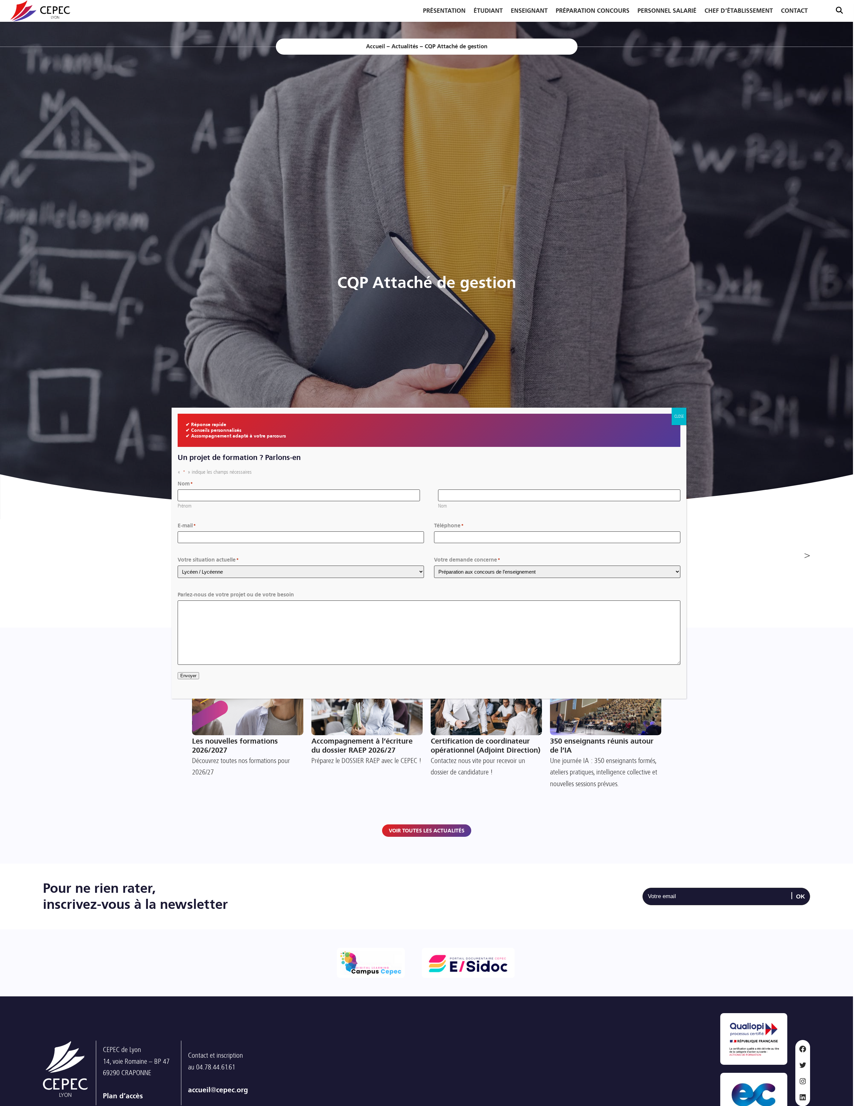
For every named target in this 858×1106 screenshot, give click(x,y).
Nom (442, 506)
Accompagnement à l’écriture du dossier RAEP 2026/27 (362, 746)
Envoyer (188, 675)
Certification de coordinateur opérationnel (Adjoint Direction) (485, 746)
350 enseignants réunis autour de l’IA (602, 746)
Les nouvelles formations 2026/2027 (235, 746)
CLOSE (679, 416)
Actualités (404, 46)
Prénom (184, 506)
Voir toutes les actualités (427, 830)
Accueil (375, 46)
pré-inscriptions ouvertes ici (799, 996)
